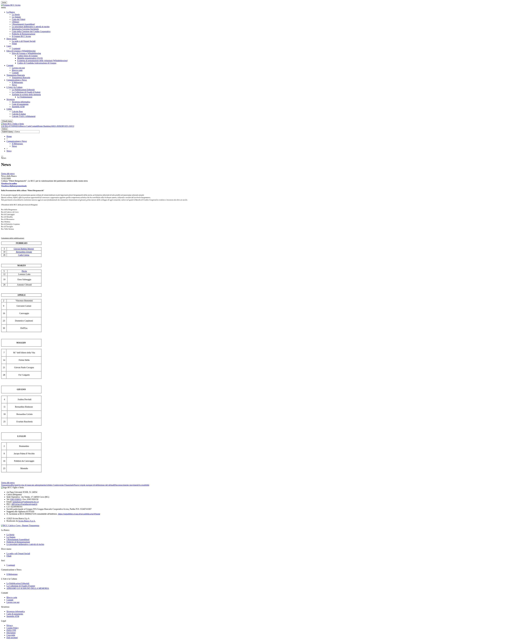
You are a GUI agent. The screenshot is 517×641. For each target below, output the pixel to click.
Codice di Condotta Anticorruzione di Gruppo (36, 63)
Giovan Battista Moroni (24, 249)
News (14, 85)
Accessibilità (143, 485)
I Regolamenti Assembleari (23, 24)
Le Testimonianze (24, 97)
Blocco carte (17, 70)
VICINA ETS (7, 126)
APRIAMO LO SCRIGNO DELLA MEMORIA (27, 588)
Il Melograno (17, 82)
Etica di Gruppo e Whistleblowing (21, 51)
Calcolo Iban (17, 111)
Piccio (24, 271)
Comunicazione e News (16, 80)
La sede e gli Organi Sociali (23, 41)
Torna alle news (8, 173)
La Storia (16, 14)
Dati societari (12, 637)
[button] (258, 7)
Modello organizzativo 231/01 (30, 58)
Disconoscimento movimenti (126, 485)
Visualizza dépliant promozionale (14, 186)
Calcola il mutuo (19, 114)
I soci (8, 46)
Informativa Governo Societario (25, 29)
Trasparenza (6, 485)
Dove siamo (11, 39)
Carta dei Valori (18, 19)
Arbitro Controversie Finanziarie (60, 485)
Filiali (14, 43)
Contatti (9, 65)
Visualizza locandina (9, 183)
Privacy (9, 625)
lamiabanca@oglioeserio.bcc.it (26, 502)
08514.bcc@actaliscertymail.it (24, 504)
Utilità (9, 109)
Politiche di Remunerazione (23, 34)
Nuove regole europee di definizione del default (94, 485)
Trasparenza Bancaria (15, 75)
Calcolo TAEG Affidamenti (23, 116)
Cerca (4, 129)
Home (9, 136)
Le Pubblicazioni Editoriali (23, 90)
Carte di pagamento (20, 104)
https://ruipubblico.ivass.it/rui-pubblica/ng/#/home (79, 514)
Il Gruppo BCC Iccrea (21, 36)
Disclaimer (11, 633)
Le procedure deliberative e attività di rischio (31, 26)
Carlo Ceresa (23, 255)
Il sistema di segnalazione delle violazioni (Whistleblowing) (42, 60)
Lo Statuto (16, 17)
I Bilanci (15, 22)
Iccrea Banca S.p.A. (27, 521)
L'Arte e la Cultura (14, 87)
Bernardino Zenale (24, 252)
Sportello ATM (18, 106)
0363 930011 (15, 499)
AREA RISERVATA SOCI (62, 126)
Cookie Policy (12, 628)
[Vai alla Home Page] (12, 124)
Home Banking (44, 126)
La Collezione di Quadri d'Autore (26, 92)
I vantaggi (16, 48)
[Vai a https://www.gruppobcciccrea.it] (10, 5)
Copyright (10, 635)
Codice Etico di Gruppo (27, 56)
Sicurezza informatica (21, 102)
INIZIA (16, 126)
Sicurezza (10, 99)
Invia (4, 2)
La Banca (10, 12)
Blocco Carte (25, 126)
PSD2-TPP (11, 630)
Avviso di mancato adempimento (32, 485)
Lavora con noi (18, 68)
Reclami (14, 485)
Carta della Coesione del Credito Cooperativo (31, 31)
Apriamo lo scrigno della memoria (26, 94)
